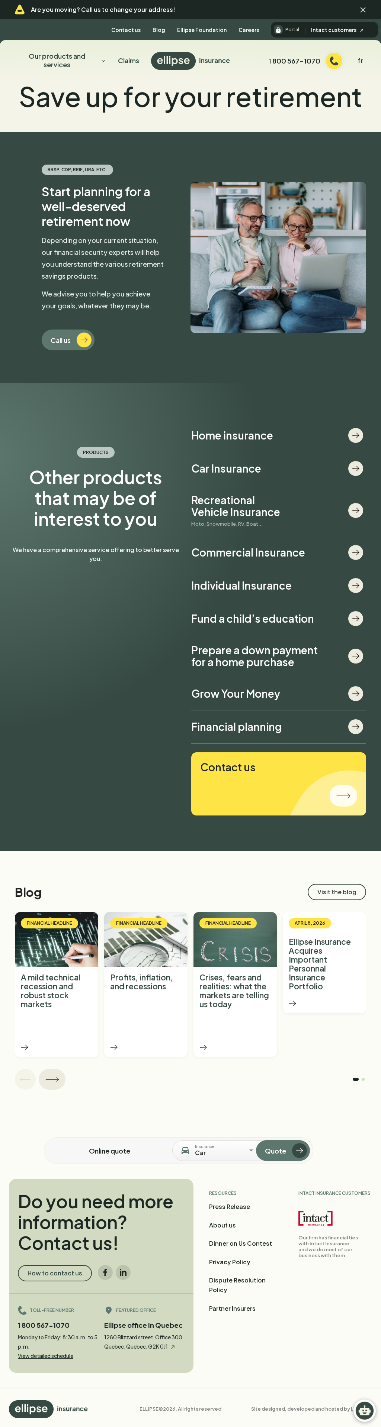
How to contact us (55, 1273)
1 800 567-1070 (44, 1325)
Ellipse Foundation (202, 29)
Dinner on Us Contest (240, 1243)
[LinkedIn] (123, 1272)
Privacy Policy (229, 1262)
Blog (159, 29)
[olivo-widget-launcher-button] (364, 1411)
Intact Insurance (329, 1243)
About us (222, 1225)
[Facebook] (105, 1272)
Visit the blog (336, 892)
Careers (248, 29)
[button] (363, 9)
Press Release (229, 1206)
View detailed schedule (45, 1355)
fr (360, 60)
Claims (128, 60)
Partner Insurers (232, 1308)
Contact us (126, 29)
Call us (61, 340)
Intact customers (334, 29)
